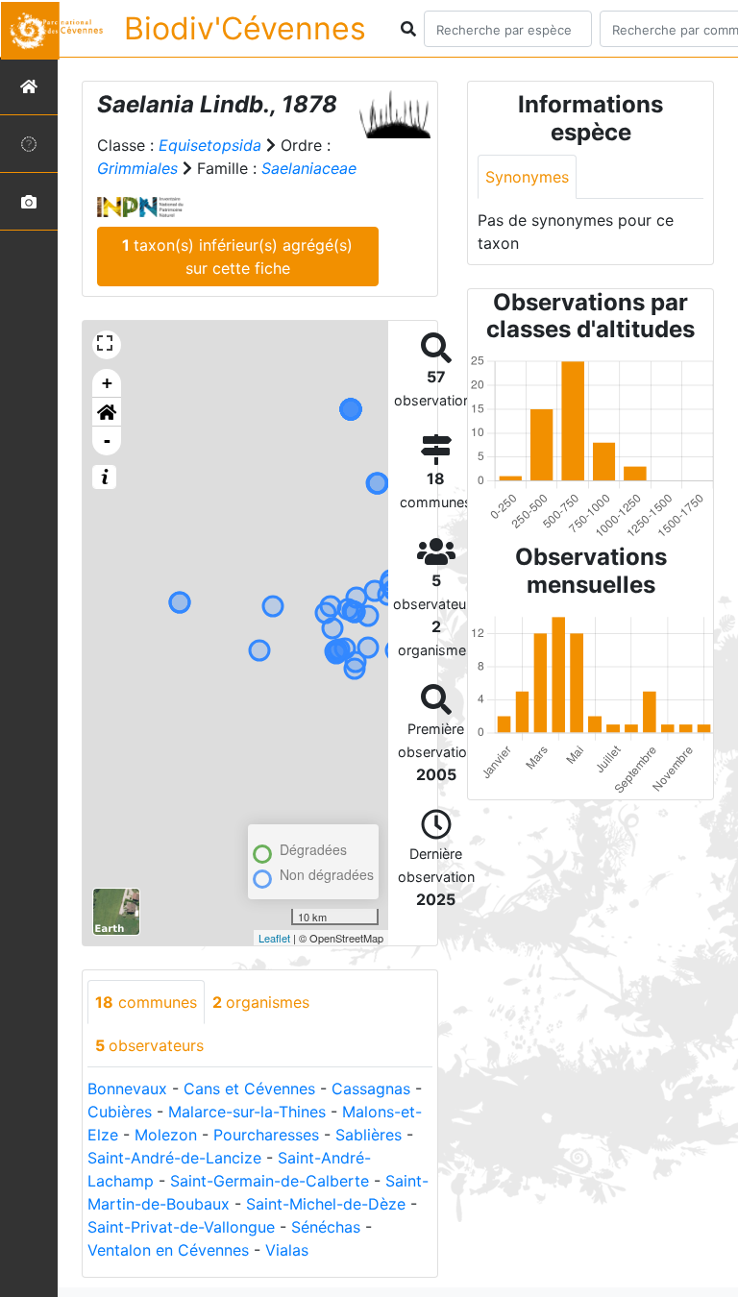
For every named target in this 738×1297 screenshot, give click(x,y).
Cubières (119, 1111)
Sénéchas (325, 1226)
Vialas (286, 1250)
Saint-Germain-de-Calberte (269, 1180)
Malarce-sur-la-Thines (247, 1111)
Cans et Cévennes (249, 1088)
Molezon (166, 1134)
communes (146, 1002)
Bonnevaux (127, 1088)
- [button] (107, 440)
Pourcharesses (266, 1134)
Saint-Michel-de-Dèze (326, 1203)
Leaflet (274, 937)
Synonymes (527, 176)
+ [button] (107, 383)
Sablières (368, 1134)
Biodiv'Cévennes (245, 28)
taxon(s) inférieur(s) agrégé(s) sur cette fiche (237, 256)
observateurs (149, 1045)
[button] (106, 412)
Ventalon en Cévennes (168, 1250)
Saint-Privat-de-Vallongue (181, 1226)
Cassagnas (371, 1088)
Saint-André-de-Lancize (174, 1157)
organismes (260, 1002)
